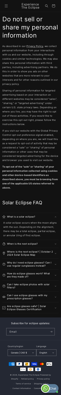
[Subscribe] (51, 331)
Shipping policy (41, 384)
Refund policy (27, 379)
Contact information (22, 388)
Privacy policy (43, 379)
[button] (6, 5)
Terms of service (23, 384)
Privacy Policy (34, 46)
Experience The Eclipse (29, 375)
